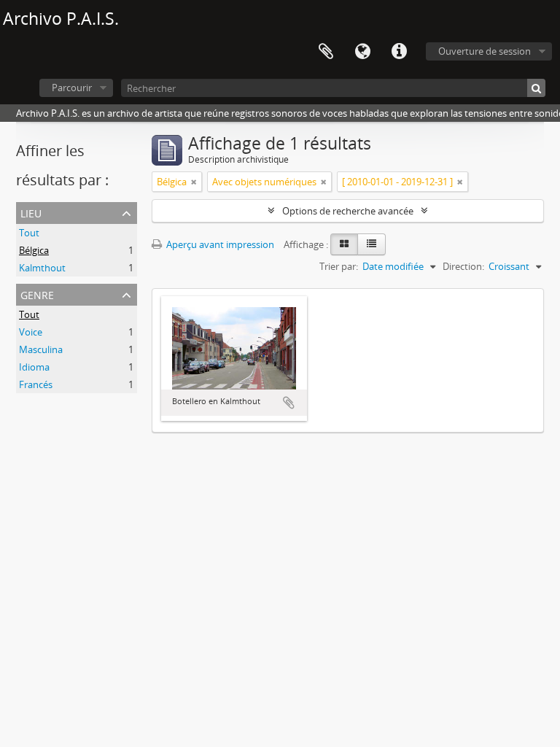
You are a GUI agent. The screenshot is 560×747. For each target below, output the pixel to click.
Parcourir (72, 87)
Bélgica (34, 250)
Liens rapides (399, 52)
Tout (29, 232)
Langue (362, 52)
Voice (30, 331)
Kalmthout (42, 267)
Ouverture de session (484, 51)
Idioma (34, 367)
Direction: (463, 266)
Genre (37, 293)
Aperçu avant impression (219, 244)
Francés (35, 384)
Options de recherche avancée (347, 210)
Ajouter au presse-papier (288, 402)
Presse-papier (326, 52)
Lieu (31, 212)
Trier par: (338, 266)
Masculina (41, 349)
